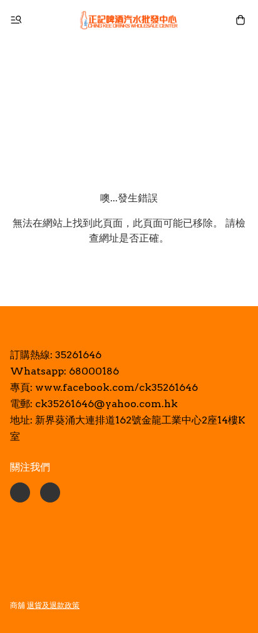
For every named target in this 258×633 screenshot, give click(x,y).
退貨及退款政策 (53, 605)
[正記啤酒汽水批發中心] (129, 20)
